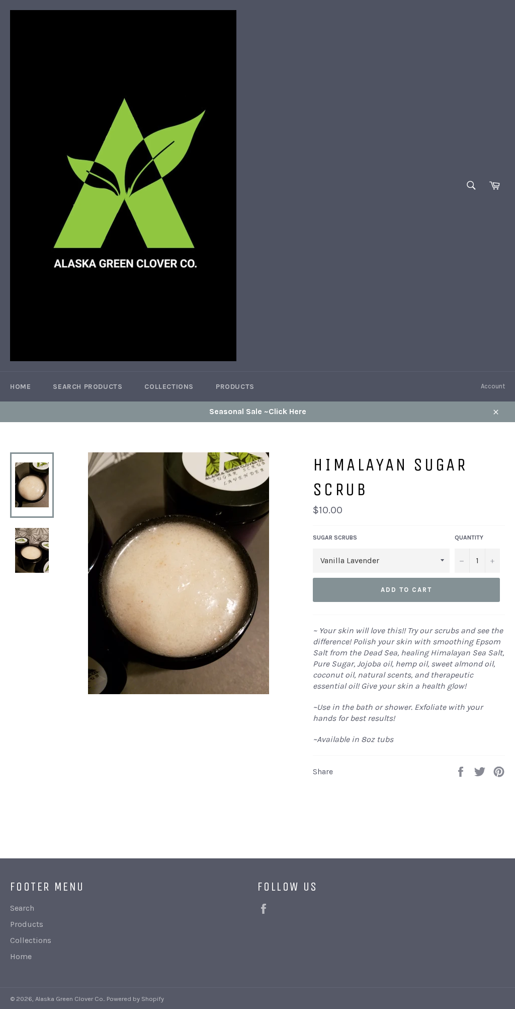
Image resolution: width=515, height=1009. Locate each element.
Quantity (469, 537)
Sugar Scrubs (335, 537)
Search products (87, 386)
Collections (169, 386)
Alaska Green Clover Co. (69, 998)
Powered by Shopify (135, 998)
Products (235, 386)
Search (22, 908)
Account (493, 386)
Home (20, 386)
